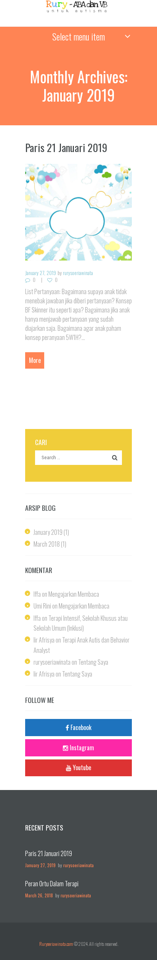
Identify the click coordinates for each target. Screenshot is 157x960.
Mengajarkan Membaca (73, 594)
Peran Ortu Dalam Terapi (51, 883)
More (35, 360)
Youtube (82, 767)
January (48, 532)
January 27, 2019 (40, 273)
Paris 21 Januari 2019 (66, 147)
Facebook (80, 727)
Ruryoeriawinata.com (56, 944)
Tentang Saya (93, 662)
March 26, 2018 (39, 895)
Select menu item (78, 36)
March (47, 544)
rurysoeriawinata (78, 273)
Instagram (82, 747)
